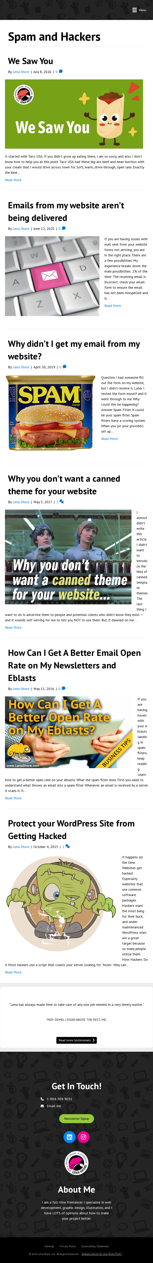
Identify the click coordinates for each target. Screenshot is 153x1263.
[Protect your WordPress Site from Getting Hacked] (61, 903)
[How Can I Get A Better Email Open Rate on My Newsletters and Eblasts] (68, 731)
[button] (76, 1118)
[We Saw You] (74, 113)
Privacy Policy (68, 1246)
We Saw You (30, 60)
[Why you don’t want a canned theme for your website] (68, 556)
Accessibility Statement (95, 1246)
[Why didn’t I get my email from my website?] (50, 412)
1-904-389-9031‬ (59, 1099)
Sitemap (49, 1246)
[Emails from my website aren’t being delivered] (52, 275)
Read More (13, 180)
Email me (54, 1106)
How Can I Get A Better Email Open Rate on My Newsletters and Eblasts (74, 665)
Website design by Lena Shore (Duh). (102, 1254)
